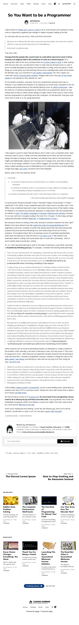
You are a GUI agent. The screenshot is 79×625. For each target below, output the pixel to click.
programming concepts (11, 415)
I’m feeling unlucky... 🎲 (34, 586)
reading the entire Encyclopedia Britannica (48, 225)
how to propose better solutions (26, 75)
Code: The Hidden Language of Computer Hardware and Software (40, 213)
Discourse (14, 4)
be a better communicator (43, 73)
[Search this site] (74, 3)
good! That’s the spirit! (53, 411)
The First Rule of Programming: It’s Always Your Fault (49, 512)
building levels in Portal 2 (48, 219)
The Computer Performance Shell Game (29, 509)
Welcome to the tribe (26, 405)
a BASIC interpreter (60, 87)
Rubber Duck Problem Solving (9, 509)
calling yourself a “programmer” (28, 388)
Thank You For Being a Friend (29, 553)
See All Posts (50, 586)
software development (25, 415)
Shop (50, 4)
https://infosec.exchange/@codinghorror (38, 432)
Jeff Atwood (35, 21)
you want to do (45, 236)
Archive (5, 4)
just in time (23, 169)
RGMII (29, 4)
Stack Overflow (46, 427)
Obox (51, 611)
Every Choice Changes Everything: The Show (10, 555)
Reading (36, 4)
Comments (51, 23)
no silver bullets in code (52, 62)
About (43, 4)
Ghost (37, 611)
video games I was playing (14, 359)
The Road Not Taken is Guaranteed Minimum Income (67, 557)
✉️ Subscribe (65, 441)
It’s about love (33, 397)
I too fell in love (14, 362)
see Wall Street (20, 393)
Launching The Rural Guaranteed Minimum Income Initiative (48, 558)
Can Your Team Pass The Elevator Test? (68, 509)
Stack (22, 4)
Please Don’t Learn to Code (28, 30)
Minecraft (32, 219)
